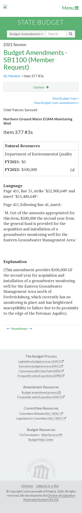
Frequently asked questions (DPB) (39, 376)
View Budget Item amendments (55, 103)
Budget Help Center (41, 439)
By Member (12, 76)
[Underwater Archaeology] (30, 328)
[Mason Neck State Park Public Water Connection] (8, 328)
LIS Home (27, 486)
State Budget (41, 22)
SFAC (56, 413)
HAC (48, 413)
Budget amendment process (40, 392)
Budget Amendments (25, 34)
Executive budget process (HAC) (39, 366)
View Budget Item (64, 98)
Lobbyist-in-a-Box (47, 486)
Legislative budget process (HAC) (39, 361)
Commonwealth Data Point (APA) (39, 371)
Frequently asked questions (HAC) (39, 397)
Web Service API (51, 435)
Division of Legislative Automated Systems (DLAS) (49, 497)
